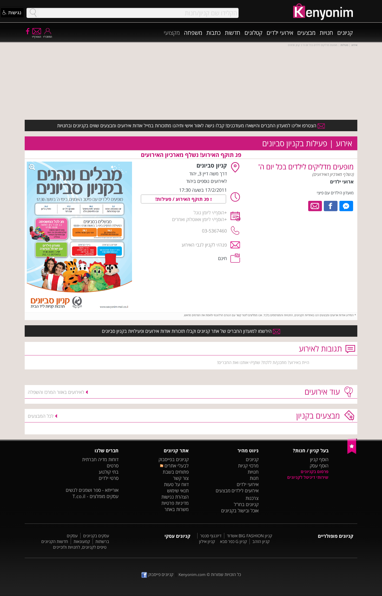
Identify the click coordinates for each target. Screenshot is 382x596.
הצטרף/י (36, 36)
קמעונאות (82, 541)
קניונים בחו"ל (246, 504)
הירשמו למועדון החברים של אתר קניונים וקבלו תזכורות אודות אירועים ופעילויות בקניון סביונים (187, 331)
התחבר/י (47, 36)
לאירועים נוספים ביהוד (206, 181)
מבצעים (306, 32)
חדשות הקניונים (54, 541)
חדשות (232, 32)
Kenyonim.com (192, 574)
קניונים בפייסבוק (174, 459)
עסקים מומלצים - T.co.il (95, 496)
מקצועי (172, 32)
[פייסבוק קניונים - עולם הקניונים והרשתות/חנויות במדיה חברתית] (27, 31)
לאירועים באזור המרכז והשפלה (56, 392)
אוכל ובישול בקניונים (240, 510)
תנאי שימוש (178, 490)
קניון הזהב (260, 541)
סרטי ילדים (108, 478)
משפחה (193, 32)
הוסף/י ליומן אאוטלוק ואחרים (198, 219)
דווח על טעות (176, 484)
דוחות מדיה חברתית (100, 459)
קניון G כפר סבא (233, 541)
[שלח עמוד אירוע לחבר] (315, 205)
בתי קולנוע (108, 472)
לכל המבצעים (41, 416)
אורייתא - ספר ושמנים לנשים (92, 490)
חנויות (326, 32)
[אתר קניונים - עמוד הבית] (352, 453)
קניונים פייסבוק (160, 574)
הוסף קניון (319, 459)
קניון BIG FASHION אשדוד (249, 536)
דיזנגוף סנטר (210, 536)
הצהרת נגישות (175, 497)
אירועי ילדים (280, 32)
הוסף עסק (319, 465)
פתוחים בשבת (176, 472)
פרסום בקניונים (314, 471)
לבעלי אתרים (175, 465)
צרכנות (252, 498)
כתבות (213, 32)
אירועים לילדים (245, 490)
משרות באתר (176, 509)
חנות (254, 478)
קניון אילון (207, 541)
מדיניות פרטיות (175, 503)
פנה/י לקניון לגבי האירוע (204, 245)
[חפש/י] (33, 12)
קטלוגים (253, 32)
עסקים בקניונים (96, 536)
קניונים (345, 32)
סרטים (112, 465)
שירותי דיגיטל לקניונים (307, 477)
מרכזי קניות (248, 465)
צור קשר (181, 478)
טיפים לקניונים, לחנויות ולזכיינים (80, 547)
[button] (12, 13)
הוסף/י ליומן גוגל (209, 212)
